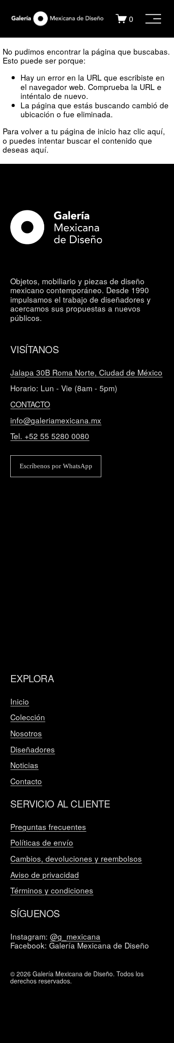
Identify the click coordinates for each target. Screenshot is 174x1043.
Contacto (26, 781)
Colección (27, 717)
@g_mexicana (75, 936)
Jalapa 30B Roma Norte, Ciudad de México (86, 372)
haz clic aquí (140, 131)
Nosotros (26, 733)
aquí (38, 149)
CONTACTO (30, 404)
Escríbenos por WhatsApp (56, 466)
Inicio (19, 701)
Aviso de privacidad (44, 875)
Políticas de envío (41, 842)
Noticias (24, 765)
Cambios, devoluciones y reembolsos (76, 858)
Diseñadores (32, 749)
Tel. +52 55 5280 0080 (49, 436)
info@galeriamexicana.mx (55, 420)
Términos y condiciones (51, 890)
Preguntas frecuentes (48, 827)
